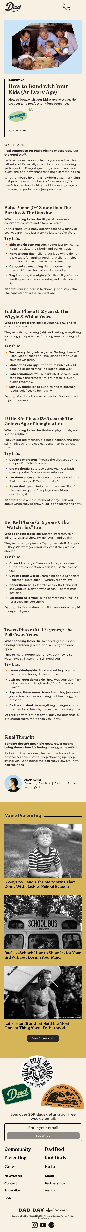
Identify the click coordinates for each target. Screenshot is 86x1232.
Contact (10, 1183)
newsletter (13, 1176)
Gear (9, 1167)
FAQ (7, 1198)
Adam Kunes (20, 130)
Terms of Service (52, 1216)
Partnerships (55, 1183)
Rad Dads (55, 1158)
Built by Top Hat (43, 1218)
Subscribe (12, 1190)
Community (17, 1149)
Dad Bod (54, 1149)
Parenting (16, 80)
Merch (50, 1190)
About (49, 1176)
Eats (50, 1167)
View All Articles (42, 1038)
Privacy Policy (67, 1216)
